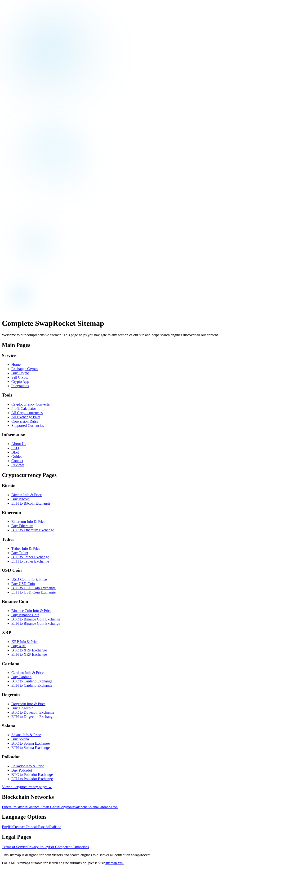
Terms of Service (14, 847)
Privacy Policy (38, 847)
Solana (93, 807)
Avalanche (80, 807)
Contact (17, 461)
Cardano (104, 807)
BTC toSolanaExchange (30, 743)
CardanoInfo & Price (27, 673)
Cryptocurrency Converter (31, 404)
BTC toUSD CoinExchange (33, 588)
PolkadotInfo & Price (27, 766)
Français (32, 827)
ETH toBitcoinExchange (30, 503)
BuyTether (19, 553)
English (7, 827)
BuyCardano (21, 677)
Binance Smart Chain (43, 807)
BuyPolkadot (21, 770)
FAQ (15, 448)
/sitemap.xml (114, 863)
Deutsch (19, 827)
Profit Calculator (23, 408)
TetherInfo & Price (25, 548)
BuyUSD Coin (23, 584)
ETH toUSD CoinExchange (33, 592)
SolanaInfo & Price (26, 735)
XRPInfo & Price (24, 642)
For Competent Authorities (69, 847)
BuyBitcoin (20, 499)
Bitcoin (21, 807)
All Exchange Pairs (25, 417)
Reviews (17, 465)
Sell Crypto (19, 377)
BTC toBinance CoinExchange (35, 619)
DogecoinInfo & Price (28, 704)
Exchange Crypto (24, 369)
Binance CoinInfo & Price (31, 611)
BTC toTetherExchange (30, 557)
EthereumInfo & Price (28, 522)
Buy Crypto (20, 373)
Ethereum (9, 807)
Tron (114, 807)
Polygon (65, 807)
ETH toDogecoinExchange (32, 717)
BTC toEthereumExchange (32, 530)
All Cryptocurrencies (27, 413)
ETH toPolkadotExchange (32, 779)
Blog (15, 452)
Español (44, 827)
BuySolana (20, 739)
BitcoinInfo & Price (26, 495)
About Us (18, 444)
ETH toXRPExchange (29, 654)
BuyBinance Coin (25, 615)
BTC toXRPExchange (29, 650)
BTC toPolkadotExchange (32, 775)
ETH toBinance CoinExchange (35, 623)
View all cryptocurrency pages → (27, 787)
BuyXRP (18, 646)
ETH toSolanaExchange (30, 748)
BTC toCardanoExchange (31, 681)
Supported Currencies (27, 426)
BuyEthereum (22, 526)
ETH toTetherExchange (30, 561)
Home (16, 364)
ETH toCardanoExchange (31, 685)
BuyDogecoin (22, 708)
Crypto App (20, 382)
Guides (16, 456)
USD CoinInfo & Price (29, 579)
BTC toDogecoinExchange (32, 712)
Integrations (20, 386)
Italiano (55, 827)
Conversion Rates (24, 421)
